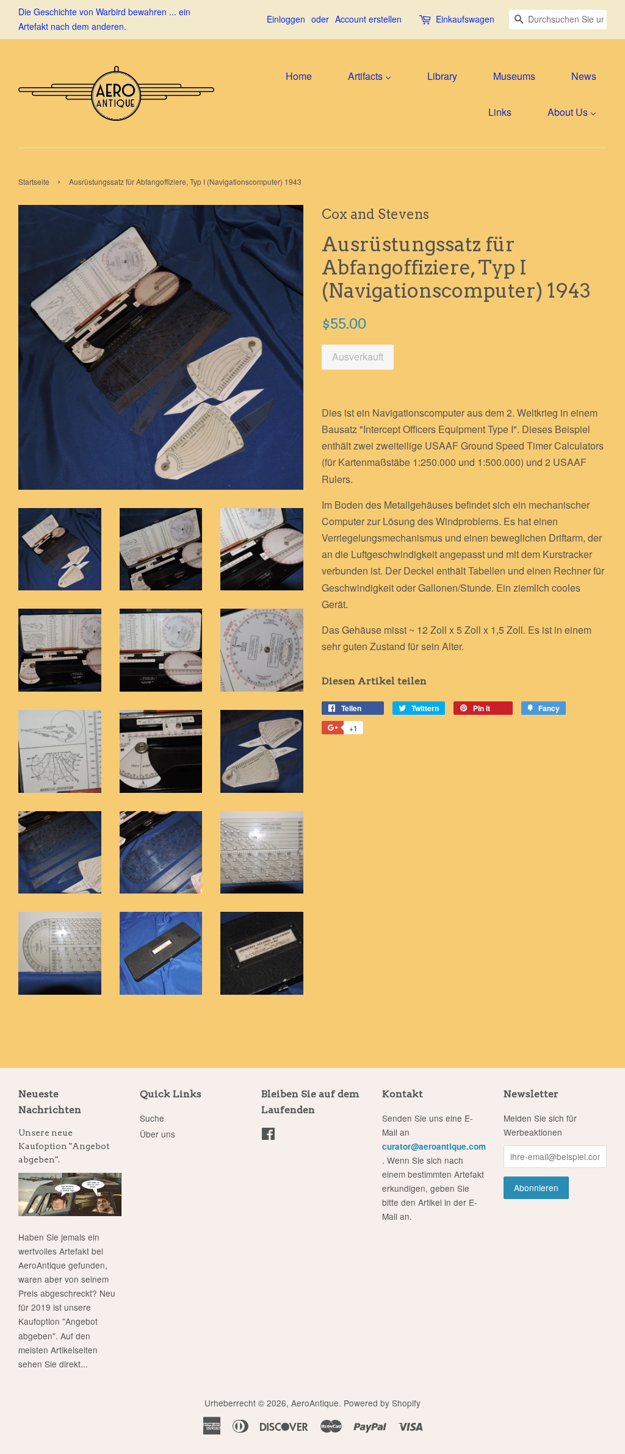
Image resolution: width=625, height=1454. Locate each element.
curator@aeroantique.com (434, 1146)
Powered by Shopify (382, 1403)
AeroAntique (315, 1403)
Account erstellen (368, 19)
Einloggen (286, 19)
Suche (152, 1118)
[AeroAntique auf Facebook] (268, 1136)
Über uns (157, 1134)
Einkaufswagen (465, 19)
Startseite (33, 181)
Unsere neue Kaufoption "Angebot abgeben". (63, 1146)
